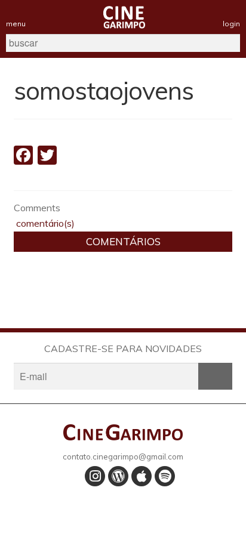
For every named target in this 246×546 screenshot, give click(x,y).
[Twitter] (47, 156)
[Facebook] (23, 156)
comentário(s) (44, 223)
